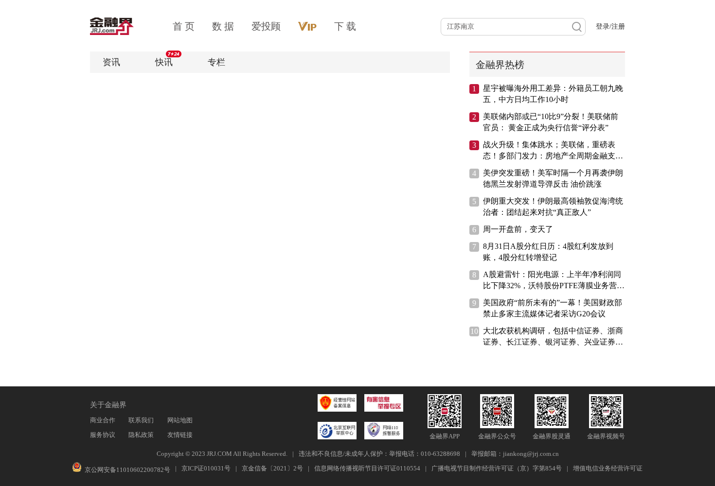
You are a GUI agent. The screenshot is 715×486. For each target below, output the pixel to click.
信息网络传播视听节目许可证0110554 (367, 468)
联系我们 (141, 420)
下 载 (345, 26)
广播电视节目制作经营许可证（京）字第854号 (496, 468)
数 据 (223, 26)
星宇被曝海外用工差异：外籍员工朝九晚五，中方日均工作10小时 (553, 94)
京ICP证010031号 (206, 468)
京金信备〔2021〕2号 (272, 468)
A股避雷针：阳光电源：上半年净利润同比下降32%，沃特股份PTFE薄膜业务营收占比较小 (554, 280)
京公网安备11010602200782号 (127, 469)
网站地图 (180, 420)
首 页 (184, 26)
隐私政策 (141, 434)
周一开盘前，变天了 (518, 229)
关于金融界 (108, 405)
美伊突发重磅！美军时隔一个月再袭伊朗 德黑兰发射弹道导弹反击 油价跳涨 (553, 178)
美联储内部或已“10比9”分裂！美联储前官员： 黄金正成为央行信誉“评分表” (550, 122)
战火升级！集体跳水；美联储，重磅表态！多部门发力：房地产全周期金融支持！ (549, 150)
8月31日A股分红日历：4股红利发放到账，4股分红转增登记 (548, 251)
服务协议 (102, 434)
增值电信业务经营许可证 (608, 468)
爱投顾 (266, 26)
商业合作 (102, 420)
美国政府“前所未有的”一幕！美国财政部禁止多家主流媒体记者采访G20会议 (552, 308)
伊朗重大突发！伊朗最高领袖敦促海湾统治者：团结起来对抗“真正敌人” (553, 206)
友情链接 (180, 434)
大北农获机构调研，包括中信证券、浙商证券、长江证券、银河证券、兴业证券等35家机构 (553, 337)
